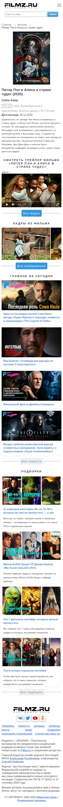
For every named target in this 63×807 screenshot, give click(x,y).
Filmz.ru (26, 750)
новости (24, 726)
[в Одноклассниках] (43, 718)
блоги (6, 730)
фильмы (39, 726)
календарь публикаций (17, 734)
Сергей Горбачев (13, 761)
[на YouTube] (35, 718)
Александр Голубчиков (24, 758)
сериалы (54, 726)
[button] (57, 243)
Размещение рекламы (31, 800)
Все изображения (31, 266)
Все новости (31, 461)
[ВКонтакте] (20, 718)
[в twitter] (28, 718)
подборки (53, 730)
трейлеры (8, 726)
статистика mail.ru (47, 734)
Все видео (31, 213)
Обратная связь (47, 797)
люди (28, 730)
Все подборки (31, 692)
